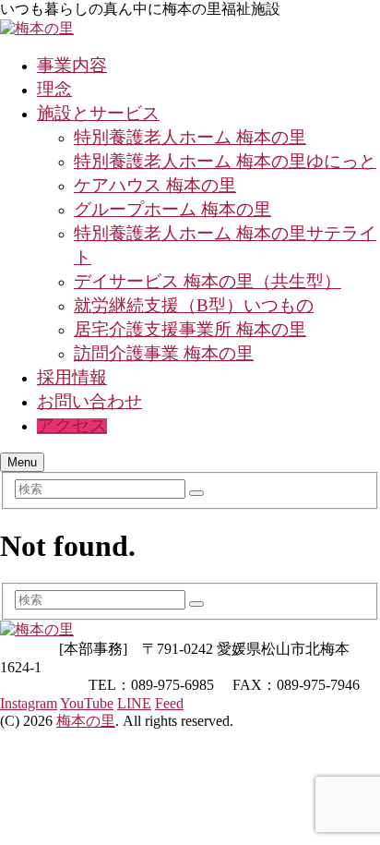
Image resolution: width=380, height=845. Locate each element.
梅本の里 (85, 721)
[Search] (196, 493)
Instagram (28, 703)
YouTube (86, 703)
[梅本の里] (37, 28)
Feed (169, 703)
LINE (134, 703)
